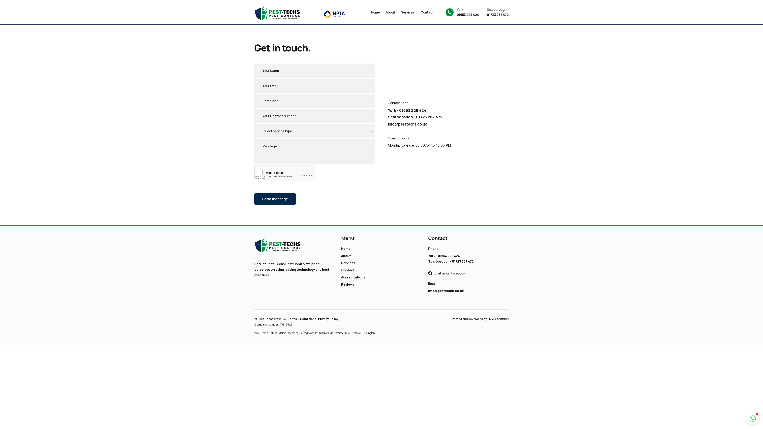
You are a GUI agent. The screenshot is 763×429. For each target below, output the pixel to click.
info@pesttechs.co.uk (407, 124)
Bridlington (369, 333)
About (346, 256)
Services (348, 263)
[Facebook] (430, 273)
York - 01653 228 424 (407, 110)
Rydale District (269, 333)
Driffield (356, 333)
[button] (752, 418)
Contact (347, 270)
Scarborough (326, 333)
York (256, 333)
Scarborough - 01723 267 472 (415, 117)
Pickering (293, 333)
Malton (282, 333)
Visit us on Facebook (450, 273)
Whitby (339, 333)
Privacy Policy (328, 319)
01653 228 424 (468, 15)
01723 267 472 (498, 15)
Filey (347, 333)
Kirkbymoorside (308, 333)
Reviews (347, 284)
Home (346, 248)
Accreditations (353, 277)
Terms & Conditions (302, 319)
